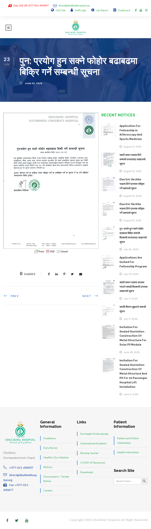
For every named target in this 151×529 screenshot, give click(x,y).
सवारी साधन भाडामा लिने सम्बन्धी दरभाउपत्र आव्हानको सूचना (132, 159)
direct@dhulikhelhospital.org (74, 5)
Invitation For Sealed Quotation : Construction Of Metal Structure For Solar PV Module (133, 336)
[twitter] (16, 520)
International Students (93, 443)
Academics (49, 438)
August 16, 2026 (132, 171)
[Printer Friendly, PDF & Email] (51, 251)
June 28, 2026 (131, 352)
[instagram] (146, 10)
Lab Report (102, 10)
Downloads (86, 472)
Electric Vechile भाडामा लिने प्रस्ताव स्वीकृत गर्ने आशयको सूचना (132, 184)
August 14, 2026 (132, 196)
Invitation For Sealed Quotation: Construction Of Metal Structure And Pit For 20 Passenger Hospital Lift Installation (133, 373)
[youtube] (141, 10)
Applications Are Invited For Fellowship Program (133, 262)
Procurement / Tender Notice (56, 479)
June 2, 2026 (130, 394)
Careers (48, 490)
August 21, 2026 (132, 146)
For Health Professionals (94, 433)
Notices (47, 467)
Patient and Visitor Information (128, 440)
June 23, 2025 (33, 83)
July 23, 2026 (130, 274)
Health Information (128, 452)
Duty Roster (50, 447)
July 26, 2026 (130, 249)
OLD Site (60, 10)
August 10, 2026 (132, 220)
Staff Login (80, 10)
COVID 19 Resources (92, 462)
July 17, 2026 (130, 298)
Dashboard (124, 10)
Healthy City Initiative (56, 457)
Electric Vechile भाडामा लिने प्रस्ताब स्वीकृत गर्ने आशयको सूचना (132, 208)
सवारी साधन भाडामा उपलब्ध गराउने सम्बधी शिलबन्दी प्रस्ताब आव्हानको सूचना (134, 287)
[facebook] (136, 10)
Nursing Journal (89, 453)
